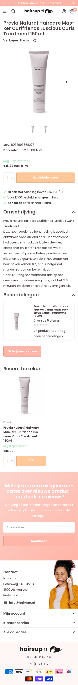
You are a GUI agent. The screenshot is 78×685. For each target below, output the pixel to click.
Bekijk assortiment (5, 11)
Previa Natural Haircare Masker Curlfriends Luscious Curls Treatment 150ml (21, 434)
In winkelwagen (45, 177)
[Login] (64, 11)
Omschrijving (19, 212)
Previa (24, 40)
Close (39, 613)
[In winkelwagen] (31, 461)
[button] (4, 3)
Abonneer (39, 541)
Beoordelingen (21, 295)
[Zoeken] (13, 11)
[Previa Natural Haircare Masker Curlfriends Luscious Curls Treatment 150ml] (24, 395)
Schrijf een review (22, 351)
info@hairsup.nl (22, 602)
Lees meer (54, 3)
